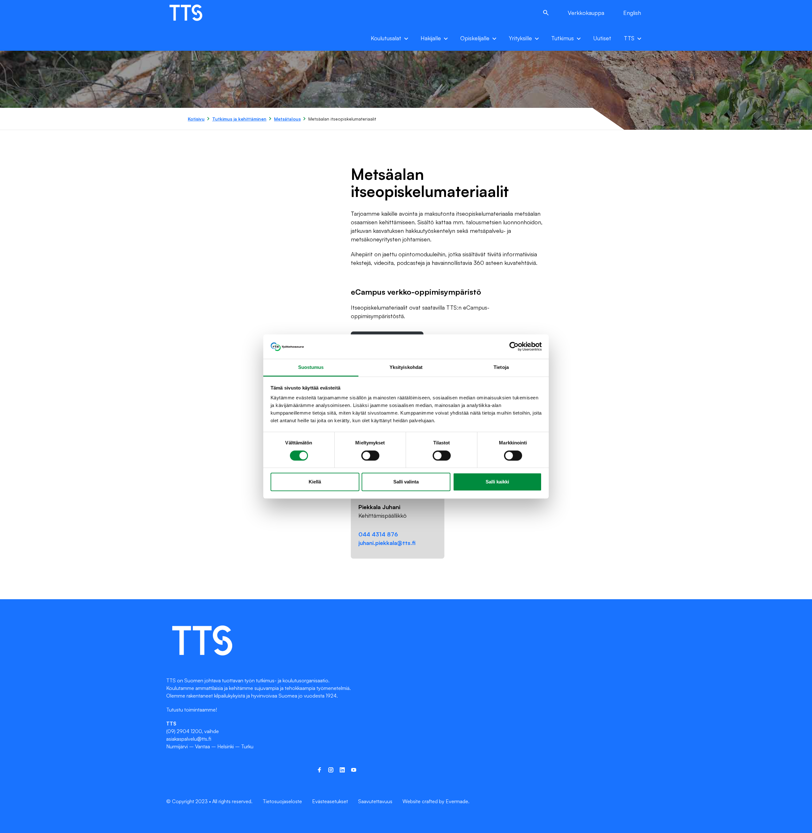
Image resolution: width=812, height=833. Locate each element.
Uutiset (602, 38)
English (632, 12)
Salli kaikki (497, 481)
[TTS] (192, 12)
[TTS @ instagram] (330, 769)
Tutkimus (562, 38)
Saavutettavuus (375, 801)
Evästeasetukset (330, 801)
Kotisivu (196, 118)
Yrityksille (520, 38)
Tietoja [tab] (501, 367)
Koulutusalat (386, 38)
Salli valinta (406, 481)
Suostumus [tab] (311, 367)
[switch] (370, 455)
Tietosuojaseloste (282, 801)
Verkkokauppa (586, 12)
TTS (629, 38)
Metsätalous (287, 118)
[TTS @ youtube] (353, 769)
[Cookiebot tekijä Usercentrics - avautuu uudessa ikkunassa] (514, 346)
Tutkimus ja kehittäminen (239, 118)
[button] (545, 12)
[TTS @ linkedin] (342, 769)
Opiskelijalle (474, 38)
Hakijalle (431, 38)
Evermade (457, 801)
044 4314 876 (378, 534)
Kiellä (315, 481)
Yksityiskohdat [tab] (406, 367)
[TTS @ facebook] (319, 769)
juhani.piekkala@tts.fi (387, 542)
